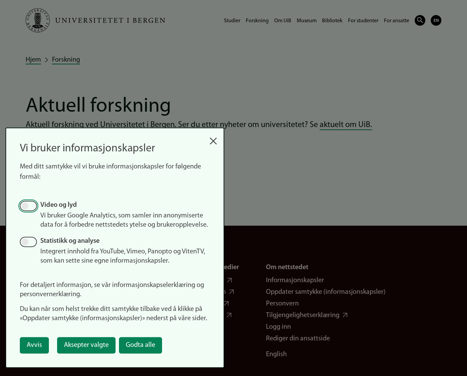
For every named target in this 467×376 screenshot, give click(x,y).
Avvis (34, 345)
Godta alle (140, 345)
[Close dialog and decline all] (213, 137)
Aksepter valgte (86, 345)
